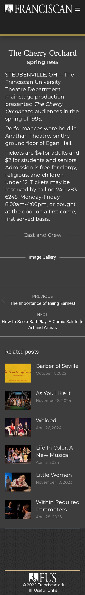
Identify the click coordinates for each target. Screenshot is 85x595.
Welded (46, 420)
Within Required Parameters (58, 506)
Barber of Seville (57, 366)
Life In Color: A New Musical (54, 451)
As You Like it (53, 393)
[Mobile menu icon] (77, 9)
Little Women (54, 475)
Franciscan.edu (52, 585)
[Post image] (18, 373)
